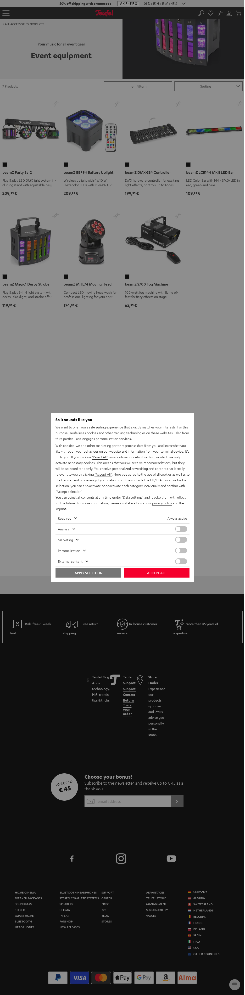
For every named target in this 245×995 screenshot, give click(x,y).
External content (70, 561)
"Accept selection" (69, 491)
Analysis (64, 529)
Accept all (156, 573)
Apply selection (88, 573)
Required (64, 518)
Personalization (69, 550)
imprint (61, 508)
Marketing (65, 540)
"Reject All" (100, 457)
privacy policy (162, 503)
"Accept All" (103, 474)
